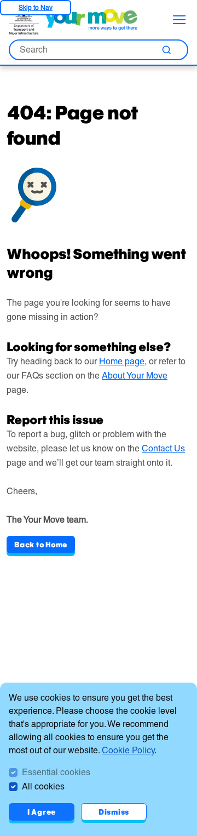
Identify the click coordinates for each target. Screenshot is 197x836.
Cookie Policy (128, 750)
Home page (121, 361)
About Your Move (134, 375)
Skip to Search (35, 7)
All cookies (43, 786)
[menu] (179, 19)
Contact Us (163, 448)
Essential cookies (56, 772)
